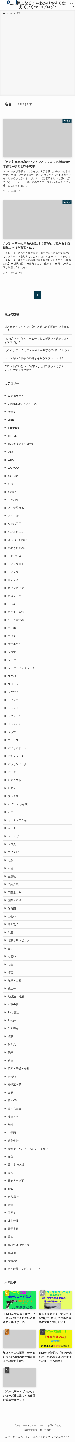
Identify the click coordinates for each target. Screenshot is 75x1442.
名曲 (10, 964)
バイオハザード (17, 748)
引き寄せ (13, 1028)
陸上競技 (13, 1220)
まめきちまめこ (17, 548)
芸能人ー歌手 (16, 1180)
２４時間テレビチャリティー (25, 1268)
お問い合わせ (54, 1425)
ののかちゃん (16, 532)
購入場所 (13, 1196)
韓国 (10, 1236)
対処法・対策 (16, 996)
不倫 (10, 868)
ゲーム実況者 (16, 620)
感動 (10, 1036)
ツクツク (13, 692)
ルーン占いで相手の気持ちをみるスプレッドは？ (34, 358)
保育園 (12, 908)
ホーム (42, 1425)
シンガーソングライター (23, 668)
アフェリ (13, 571)
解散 (10, 1188)
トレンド (13, 708)
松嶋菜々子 (14, 1084)
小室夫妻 (13, 1004)
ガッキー (13, 604)
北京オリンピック (18, 940)
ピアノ (12, 788)
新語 (10, 1052)
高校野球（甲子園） (20, 1245)
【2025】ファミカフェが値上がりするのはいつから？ (37, 350)
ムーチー (13, 828)
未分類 (12, 1076)
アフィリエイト (17, 563)
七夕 (10, 860)
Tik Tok (12, 435)
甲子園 (12, 1132)
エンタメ (13, 579)
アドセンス (14, 555)
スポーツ (13, 684)
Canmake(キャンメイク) (22, 403)
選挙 (10, 1204)
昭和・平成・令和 (18, 1068)
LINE (11, 419)
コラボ (12, 627)
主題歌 (12, 876)
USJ (10, 451)
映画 (10, 1060)
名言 (10, 972)
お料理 (12, 491)
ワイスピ (13, 852)
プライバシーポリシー (25, 1425)
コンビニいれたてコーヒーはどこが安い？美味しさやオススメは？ (36, 340)
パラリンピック (17, 764)
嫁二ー (12, 988)
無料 (10, 1124)
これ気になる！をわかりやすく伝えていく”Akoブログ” (37, 5)
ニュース (13, 740)
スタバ (12, 676)
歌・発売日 (14, 1108)
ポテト (12, 812)
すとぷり (13, 499)
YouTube (13, 475)
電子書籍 (13, 1228)
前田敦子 (13, 924)
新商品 (12, 1044)
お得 (10, 483)
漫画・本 (13, 1116)
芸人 (10, 1172)
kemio (11, 411)
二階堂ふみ (14, 892)
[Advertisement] (37, 54)
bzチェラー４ (16, 395)
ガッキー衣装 (16, 611)
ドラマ (12, 732)
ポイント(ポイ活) (18, 804)
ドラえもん (14, 724)
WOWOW (13, 467)
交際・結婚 (14, 900)
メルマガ (13, 836)
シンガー (13, 660)
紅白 (10, 1156)
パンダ (12, 772)
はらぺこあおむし (18, 539)
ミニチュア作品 (17, 820)
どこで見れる (16, 507)
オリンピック (16, 587)
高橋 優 (12, 1252)
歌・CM (12, 1100)
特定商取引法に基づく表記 (37, 1430)
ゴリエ (12, 636)
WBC (11, 459)
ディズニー (14, 700)
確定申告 (13, 1140)
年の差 (12, 1020)
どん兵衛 (13, 515)
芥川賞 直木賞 (16, 1164)
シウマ (12, 652)
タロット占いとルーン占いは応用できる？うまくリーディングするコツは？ (36, 368)
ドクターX (14, 716)
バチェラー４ (16, 756)
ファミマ (13, 796)
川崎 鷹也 (13, 1012)
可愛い (12, 956)
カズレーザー (16, 595)
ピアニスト (14, 780)
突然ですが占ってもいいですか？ (28, 1148)
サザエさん (14, 643)
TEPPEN (13, 427)
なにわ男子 (14, 523)
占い (10, 948)
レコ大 (12, 844)
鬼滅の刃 (13, 1261)
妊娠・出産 (14, 980)
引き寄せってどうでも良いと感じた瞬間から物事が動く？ (36, 328)
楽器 (10, 1092)
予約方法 (13, 884)
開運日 (12, 1212)
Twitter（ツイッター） (21, 443)
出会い (12, 916)
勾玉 (10, 932)
